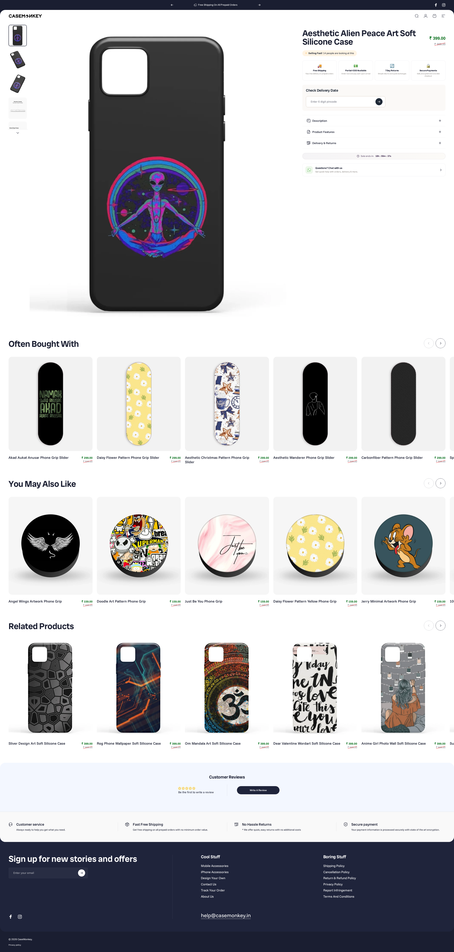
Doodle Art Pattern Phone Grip (121, 601)
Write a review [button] (258, 790)
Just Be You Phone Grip (203, 601)
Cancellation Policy (336, 872)
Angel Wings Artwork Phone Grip (35, 601)
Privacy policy (15, 944)
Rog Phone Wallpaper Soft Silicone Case (129, 743)
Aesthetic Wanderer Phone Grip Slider (303, 457)
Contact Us (208, 884)
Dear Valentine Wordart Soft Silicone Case (306, 743)
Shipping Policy (334, 866)
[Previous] (172, 5)
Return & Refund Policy (339, 878)
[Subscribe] (81, 873)
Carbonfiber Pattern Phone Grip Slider (392, 457)
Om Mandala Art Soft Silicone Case (213, 743)
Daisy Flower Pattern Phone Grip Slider (128, 457)
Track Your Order (213, 890)
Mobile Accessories (214, 866)
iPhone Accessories (215, 872)
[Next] (259, 5)
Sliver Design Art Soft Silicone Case (37, 743)
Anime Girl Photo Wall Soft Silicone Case (393, 743)
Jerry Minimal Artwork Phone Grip (388, 601)
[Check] (379, 101)
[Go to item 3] (18, 84)
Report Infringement (337, 890)
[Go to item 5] (18, 132)
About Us (207, 896)
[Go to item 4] (18, 108)
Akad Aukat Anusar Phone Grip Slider (39, 457)
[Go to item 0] (18, 35)
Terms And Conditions (338, 896)
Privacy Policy (333, 884)
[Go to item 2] (18, 60)
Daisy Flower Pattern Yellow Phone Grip (305, 601)
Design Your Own (213, 878)
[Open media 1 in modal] (158, 174)
